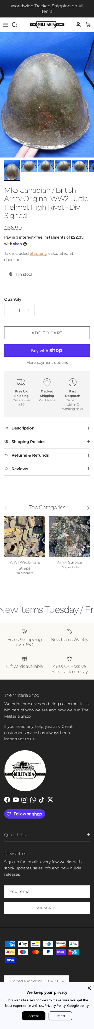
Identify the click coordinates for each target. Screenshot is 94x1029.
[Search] (17, 25)
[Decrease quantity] (9, 310)
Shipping (38, 253)
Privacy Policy (55, 1005)
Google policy (78, 1005)
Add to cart (47, 332)
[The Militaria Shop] (47, 24)
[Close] (89, 987)
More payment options (47, 362)
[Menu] (5, 25)
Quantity (12, 299)
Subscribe (47, 908)
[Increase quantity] (29, 310)
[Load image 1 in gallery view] (47, 95)
